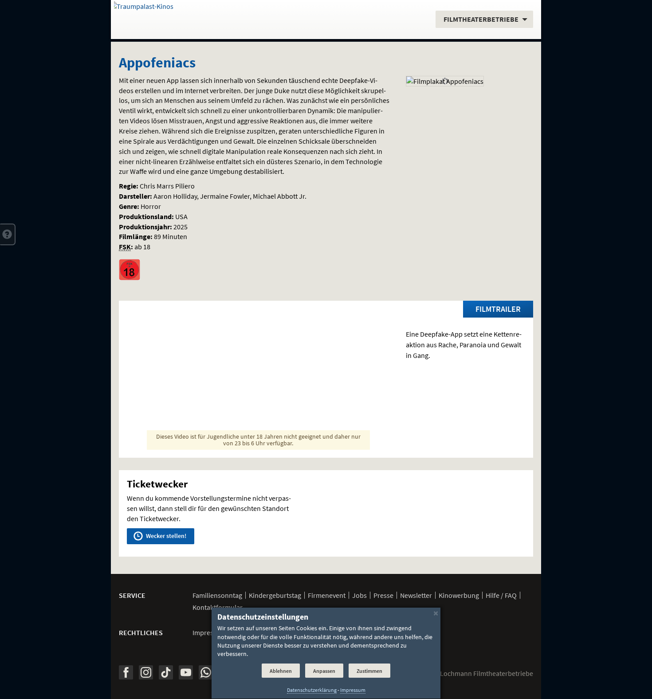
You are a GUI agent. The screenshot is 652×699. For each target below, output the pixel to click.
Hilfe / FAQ (501, 595)
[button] (8, 234)
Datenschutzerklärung (312, 690)
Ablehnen (281, 671)
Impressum (209, 632)
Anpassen (324, 671)
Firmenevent (327, 595)
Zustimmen (369, 671)
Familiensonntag (217, 595)
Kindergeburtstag (275, 595)
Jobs (359, 595)
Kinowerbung (459, 595)
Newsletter (416, 595)
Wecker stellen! (165, 536)
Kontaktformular (217, 607)
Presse (383, 595)
